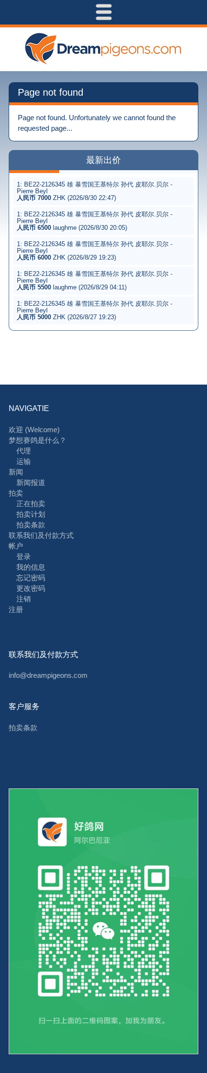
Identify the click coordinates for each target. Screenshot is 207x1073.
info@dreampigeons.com (48, 675)
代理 (23, 451)
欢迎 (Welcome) (34, 429)
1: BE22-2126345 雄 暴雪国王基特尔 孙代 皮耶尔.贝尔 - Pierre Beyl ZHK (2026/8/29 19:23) (94, 250)
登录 (23, 556)
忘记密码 (30, 578)
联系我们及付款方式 (41, 535)
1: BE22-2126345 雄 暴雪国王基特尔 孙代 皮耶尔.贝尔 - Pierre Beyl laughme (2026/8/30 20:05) (94, 221)
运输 (23, 461)
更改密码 (30, 588)
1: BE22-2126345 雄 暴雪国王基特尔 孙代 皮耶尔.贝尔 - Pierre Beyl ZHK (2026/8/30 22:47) (94, 191)
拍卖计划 (30, 514)
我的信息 (30, 567)
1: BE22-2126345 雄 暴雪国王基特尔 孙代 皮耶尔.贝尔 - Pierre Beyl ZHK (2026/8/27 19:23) (94, 310)
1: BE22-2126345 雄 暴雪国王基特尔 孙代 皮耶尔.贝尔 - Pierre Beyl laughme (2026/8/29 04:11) (94, 280)
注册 (16, 609)
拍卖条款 (30, 525)
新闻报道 (30, 482)
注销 (23, 599)
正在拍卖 (30, 503)
